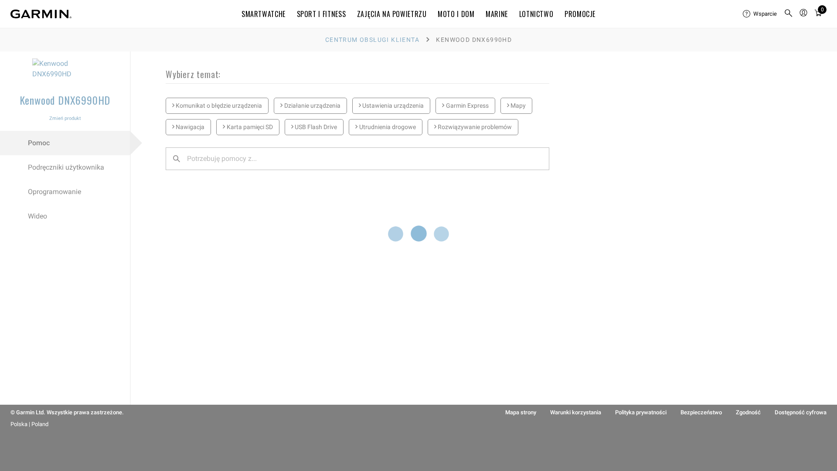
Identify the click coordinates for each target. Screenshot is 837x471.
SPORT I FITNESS (321, 14)
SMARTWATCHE (264, 14)
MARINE (497, 14)
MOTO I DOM (456, 14)
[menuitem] (760, 14)
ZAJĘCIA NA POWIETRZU (392, 14)
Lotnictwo (536, 14)
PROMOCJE (580, 14)
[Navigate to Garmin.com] (40, 14)
